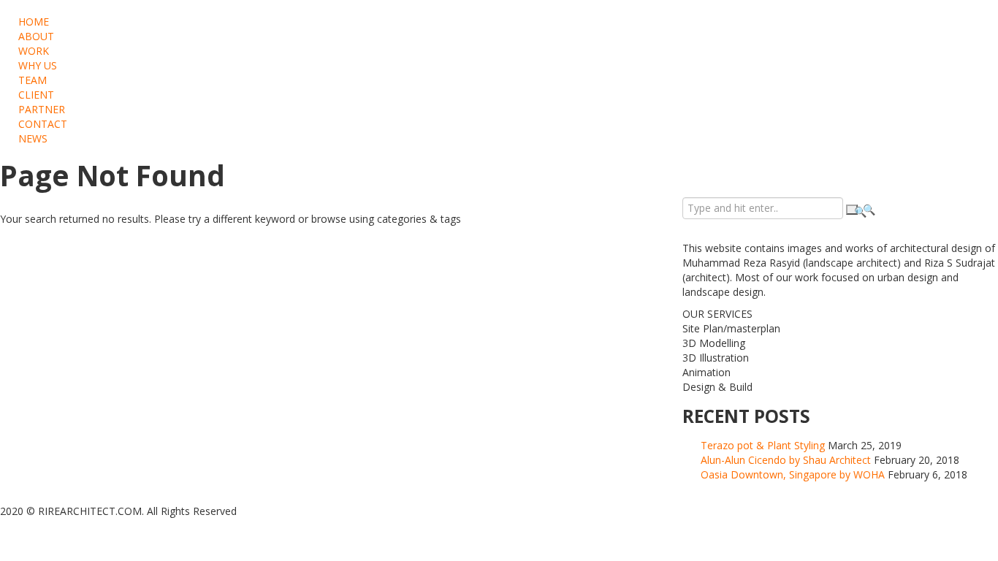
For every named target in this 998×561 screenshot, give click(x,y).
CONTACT (42, 124)
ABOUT (36, 36)
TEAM (32, 80)
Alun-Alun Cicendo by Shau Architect (786, 460)
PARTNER (41, 109)
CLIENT (36, 95)
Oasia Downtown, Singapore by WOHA (793, 474)
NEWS (32, 138)
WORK (33, 51)
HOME (33, 21)
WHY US (37, 65)
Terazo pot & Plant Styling (763, 445)
